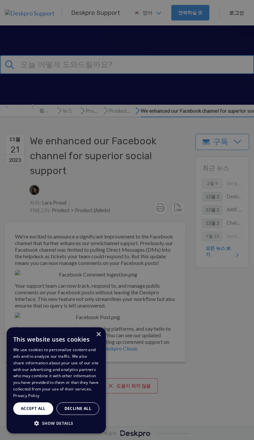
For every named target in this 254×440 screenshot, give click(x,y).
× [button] (98, 334)
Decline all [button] (77, 408)
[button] (56, 423)
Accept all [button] (33, 408)
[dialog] (56, 380)
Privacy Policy (26, 395)
